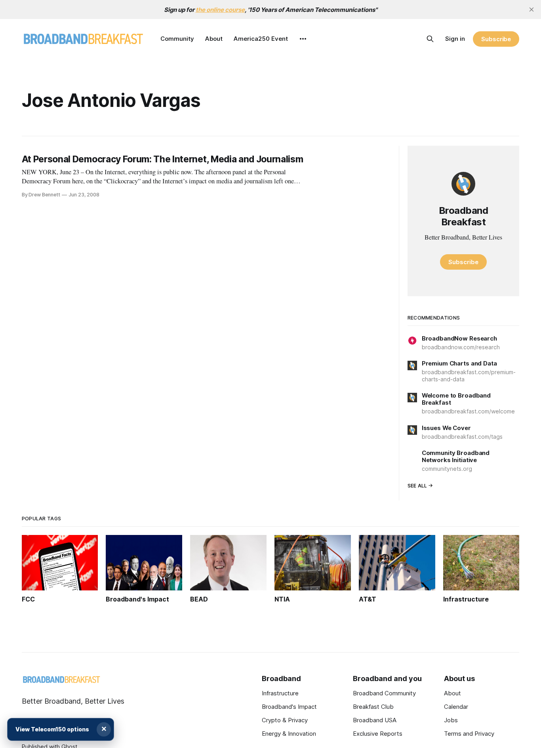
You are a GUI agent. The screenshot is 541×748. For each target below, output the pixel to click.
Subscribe (496, 39)
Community (177, 38)
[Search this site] (430, 38)
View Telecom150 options (52, 729)
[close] (531, 9)
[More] (303, 38)
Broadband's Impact (289, 706)
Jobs (451, 720)
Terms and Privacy (469, 733)
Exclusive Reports (377, 733)
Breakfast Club (373, 706)
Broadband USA (374, 720)
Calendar (456, 706)
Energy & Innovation (289, 733)
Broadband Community (384, 693)
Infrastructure (280, 693)
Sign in (455, 38)
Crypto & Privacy (285, 720)
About (214, 38)
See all (417, 486)
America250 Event (261, 38)
